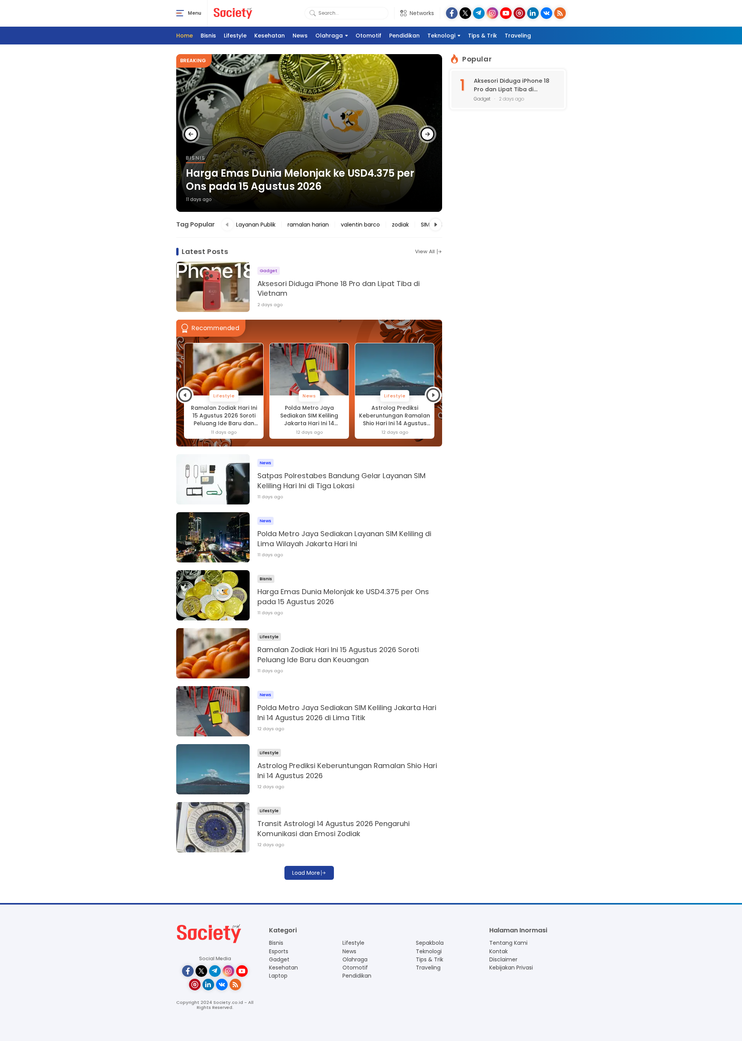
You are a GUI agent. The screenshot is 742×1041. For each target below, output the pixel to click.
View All (425, 252)
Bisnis (208, 35)
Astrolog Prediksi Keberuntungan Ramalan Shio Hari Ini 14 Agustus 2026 (309, 416)
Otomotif (368, 35)
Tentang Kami (508, 943)
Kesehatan (269, 35)
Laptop (278, 976)
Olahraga (329, 35)
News (300, 35)
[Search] (312, 13)
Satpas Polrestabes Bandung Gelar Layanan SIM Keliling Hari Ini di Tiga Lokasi (341, 481)
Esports (278, 951)
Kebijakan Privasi (511, 967)
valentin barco (360, 224)
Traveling (518, 35)
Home (184, 35)
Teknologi (441, 35)
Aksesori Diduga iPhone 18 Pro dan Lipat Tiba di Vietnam (338, 288)
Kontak (498, 951)
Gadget (279, 959)
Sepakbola (430, 943)
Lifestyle (235, 35)
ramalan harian (308, 224)
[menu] (180, 13)
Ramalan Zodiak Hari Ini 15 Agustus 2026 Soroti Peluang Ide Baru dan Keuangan (305, 180)
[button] (191, 134)
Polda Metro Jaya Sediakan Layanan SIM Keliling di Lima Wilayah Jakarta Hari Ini (344, 539)
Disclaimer (503, 959)
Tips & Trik (482, 35)
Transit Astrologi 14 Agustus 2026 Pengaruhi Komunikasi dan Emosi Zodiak (395, 416)
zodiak (400, 224)
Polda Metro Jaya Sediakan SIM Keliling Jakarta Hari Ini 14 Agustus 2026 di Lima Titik (224, 416)
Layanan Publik (256, 224)
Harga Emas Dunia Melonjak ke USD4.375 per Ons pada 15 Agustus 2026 (343, 597)
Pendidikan (404, 35)
